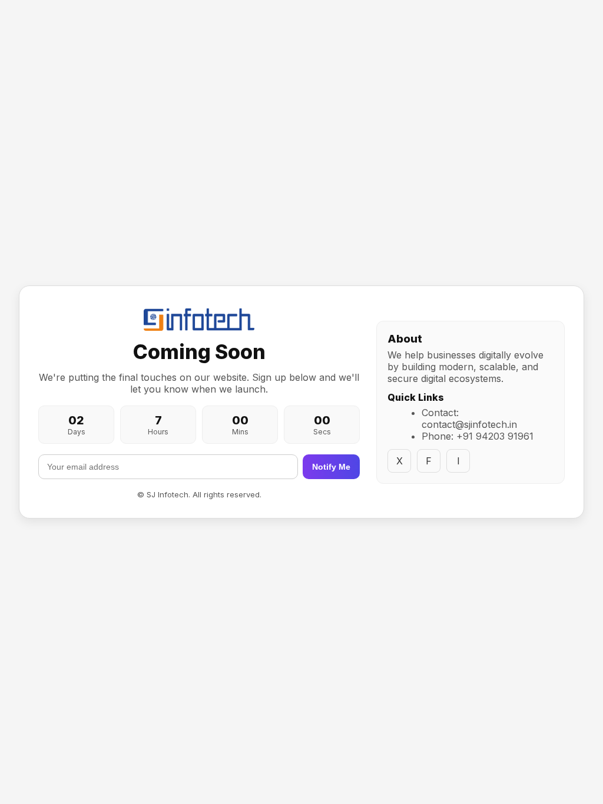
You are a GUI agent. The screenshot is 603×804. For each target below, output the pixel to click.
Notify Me (331, 466)
